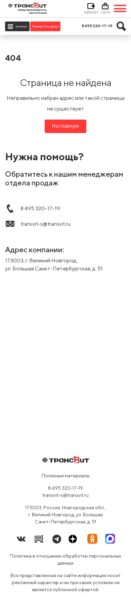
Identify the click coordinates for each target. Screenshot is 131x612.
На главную (65, 126)
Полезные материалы (66, 475)
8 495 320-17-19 (65, 488)
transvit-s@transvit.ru (65, 495)
